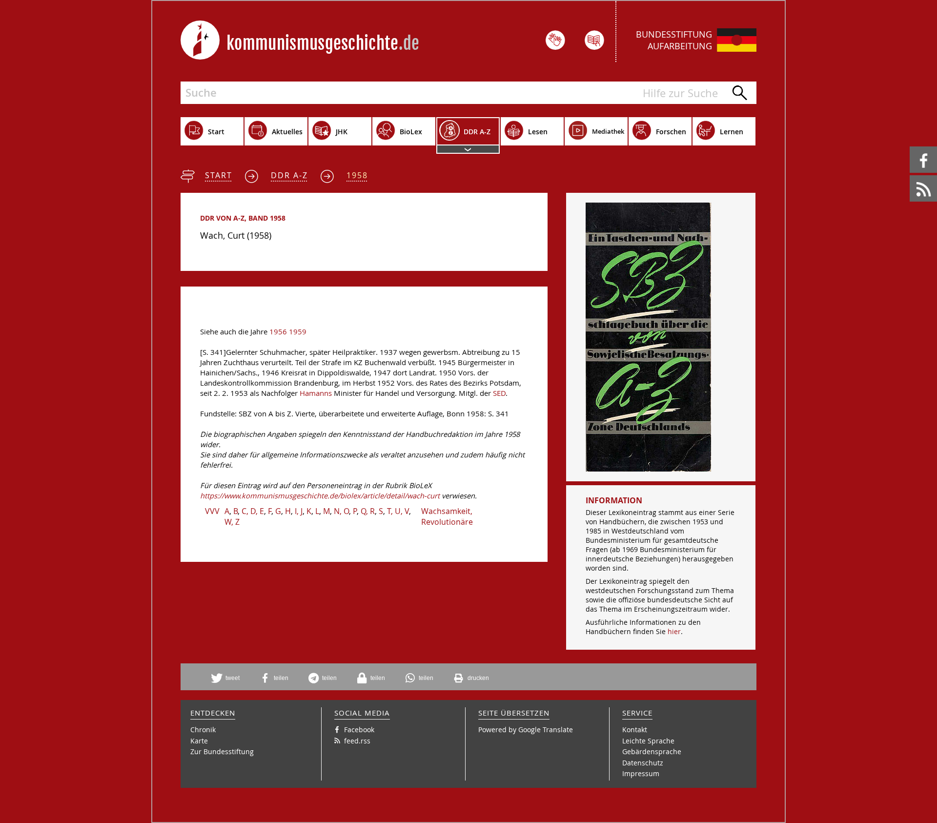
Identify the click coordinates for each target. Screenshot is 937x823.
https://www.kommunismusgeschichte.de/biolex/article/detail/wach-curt (320, 495)
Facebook (911, 146)
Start (218, 175)
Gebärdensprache (651, 751)
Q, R (368, 511)
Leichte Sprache (648, 740)
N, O (341, 511)
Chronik (203, 729)
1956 (278, 331)
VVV (212, 511)
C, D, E (253, 511)
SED (499, 393)
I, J (299, 511)
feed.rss (910, 175)
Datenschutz (642, 762)
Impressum (640, 773)
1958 (357, 175)
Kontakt (634, 729)
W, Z (232, 521)
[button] (228, 678)
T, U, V (398, 511)
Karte (199, 740)
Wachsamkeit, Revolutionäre (447, 516)
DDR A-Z (289, 175)
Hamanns (316, 393)
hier (674, 631)
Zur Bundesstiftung (222, 751)
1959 (297, 331)
